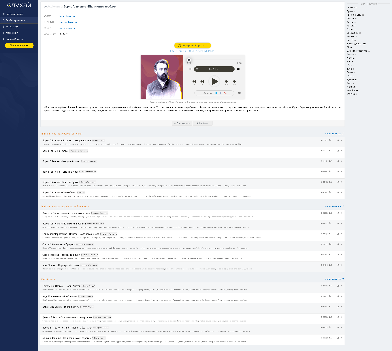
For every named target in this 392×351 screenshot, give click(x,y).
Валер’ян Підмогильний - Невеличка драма (61, 211)
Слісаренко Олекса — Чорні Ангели (57, 284)
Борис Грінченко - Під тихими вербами (59, 221)
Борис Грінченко (67, 16)
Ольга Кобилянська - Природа (55, 242)
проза (62, 28)
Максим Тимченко (68, 22)
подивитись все (333, 133)
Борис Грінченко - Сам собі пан (55, 190)
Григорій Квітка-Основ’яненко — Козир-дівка (62, 315)
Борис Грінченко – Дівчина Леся (56, 169)
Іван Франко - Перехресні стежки (57, 263)
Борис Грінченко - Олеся (52, 148)
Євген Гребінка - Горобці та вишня (57, 252)
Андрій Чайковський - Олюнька (55, 294)
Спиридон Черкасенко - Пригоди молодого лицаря (65, 232)
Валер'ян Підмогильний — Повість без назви (62, 325)
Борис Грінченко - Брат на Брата (56, 180)
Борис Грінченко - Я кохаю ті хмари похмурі (62, 138)
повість (71, 28)
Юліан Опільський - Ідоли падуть (56, 304)
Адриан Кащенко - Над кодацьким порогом (62, 336)
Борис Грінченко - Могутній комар (57, 159)
